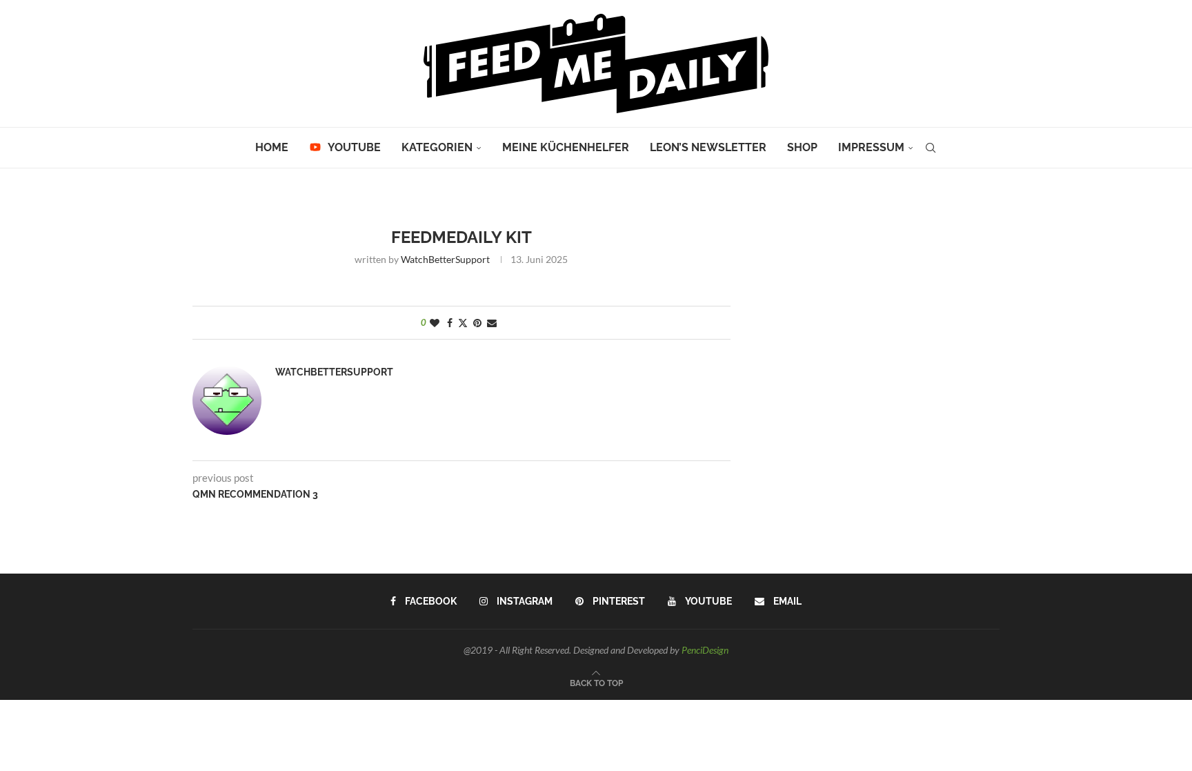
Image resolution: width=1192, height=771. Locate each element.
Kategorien (437, 147)
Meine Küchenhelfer (565, 147)
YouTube (353, 147)
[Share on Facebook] (450, 323)
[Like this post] (434, 323)
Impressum (871, 147)
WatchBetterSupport (445, 259)
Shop (802, 147)
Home (271, 147)
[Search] (930, 148)
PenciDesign (705, 650)
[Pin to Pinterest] (477, 323)
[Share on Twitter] (463, 323)
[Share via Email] (492, 323)
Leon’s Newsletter (708, 147)
